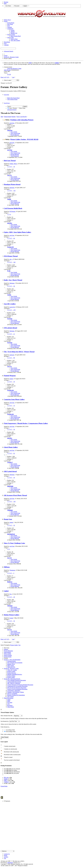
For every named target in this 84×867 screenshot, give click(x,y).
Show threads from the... (7, 715)
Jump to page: (7, 80)
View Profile (13, 132)
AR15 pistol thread (10, 471)
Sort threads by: (5, 721)
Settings (6, 649)
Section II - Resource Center (11, 57)
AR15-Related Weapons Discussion (16, 680)
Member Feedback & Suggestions (16, 695)
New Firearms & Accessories (14, 662)
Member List (13, 33)
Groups (12, 30)
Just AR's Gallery (10, 304)
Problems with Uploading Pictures (21, 120)
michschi (12, 355)
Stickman (12, 187)
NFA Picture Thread (11, 256)
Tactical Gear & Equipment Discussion (17, 689)
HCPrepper (12, 211)
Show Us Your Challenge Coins (14, 543)
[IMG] (5, 780)
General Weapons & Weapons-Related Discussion (20, 684)
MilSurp (7, 567)
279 (14, 310)
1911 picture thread (10, 328)
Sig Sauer (9, 702)
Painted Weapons (10, 375)
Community (10, 28)
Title (2, 116)
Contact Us (7, 854)
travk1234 (12, 307)
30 (14, 286)
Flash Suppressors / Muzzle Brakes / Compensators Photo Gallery (26, 423)
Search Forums (8, 655)
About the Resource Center (14, 68)
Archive (6, 857)
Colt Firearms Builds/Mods (13, 208)
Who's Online (7, 653)
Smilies (6, 779)
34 (14, 429)
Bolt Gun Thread (10, 160)
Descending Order (11, 731)
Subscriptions (7, 652)
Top (19, 645)
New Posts (10, 24)
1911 (8, 704)
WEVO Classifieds (12, 693)
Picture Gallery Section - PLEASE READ (24, 139)
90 (14, 357)
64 (14, 238)
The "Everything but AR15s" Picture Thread (19, 352)
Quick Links (10, 37)
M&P (8, 701)
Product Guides (11, 671)
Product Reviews (11, 673)
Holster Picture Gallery (11, 615)
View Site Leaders (15, 40)
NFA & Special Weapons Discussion (16, 687)
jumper (11, 378)
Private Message (14, 135)
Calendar (9, 27)
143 (14, 501)
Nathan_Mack (13, 163)
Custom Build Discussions (14, 681)
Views (18, 116)
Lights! (6, 591)
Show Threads (13, 108)
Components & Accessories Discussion (17, 686)
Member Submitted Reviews (14, 674)
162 (14, 262)
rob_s (11, 259)
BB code (6, 777)
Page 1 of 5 (4, 77)
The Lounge (10, 696)
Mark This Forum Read (13, 98)
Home (5, 855)
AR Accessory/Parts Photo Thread (15, 495)
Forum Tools (6, 94)
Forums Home (7, 656)
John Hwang (7, 70)
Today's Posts (14, 39)
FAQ (8, 25)
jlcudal (11, 618)
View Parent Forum (12, 99)
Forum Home (10, 22)
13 (14, 405)
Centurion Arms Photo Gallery (14, 399)
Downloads (7, 42)
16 (14, 166)
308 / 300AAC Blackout (13, 683)
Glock (8, 699)
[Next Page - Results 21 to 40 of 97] (11, 77)
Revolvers (9, 705)
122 (14, 190)
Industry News (11, 664)
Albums (12, 31)
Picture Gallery (11, 677)
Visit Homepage (14, 156)
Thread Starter (7, 116)
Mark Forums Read (15, 36)
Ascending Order (10, 730)
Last (13, 77)
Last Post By (23, 116)
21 (14, 334)
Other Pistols (10, 707)
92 (14, 453)
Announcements (11, 661)
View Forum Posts (15, 133)
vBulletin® (10, 862)
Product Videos (11, 676)
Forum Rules (4, 786)
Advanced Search (8, 51)
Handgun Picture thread (12, 184)
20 (14, 597)
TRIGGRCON (11, 667)
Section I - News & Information (12, 659)
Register (6, 2)
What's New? (7, 19)
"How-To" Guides (12, 670)
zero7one (12, 123)
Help (5, 3)
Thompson (12, 570)
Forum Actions (11, 34)
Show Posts (22, 108)
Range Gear (8, 519)
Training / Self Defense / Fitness (15, 692)
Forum (5, 21)
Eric (11, 594)
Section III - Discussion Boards (12, 679)
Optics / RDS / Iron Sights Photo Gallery (17, 232)
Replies (14, 116)
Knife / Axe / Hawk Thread (13, 280)
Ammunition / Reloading (13, 690)
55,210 (9, 74)
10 (14, 525)
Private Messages (8, 650)
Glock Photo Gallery (11, 447)
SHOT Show (10, 665)
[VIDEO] (6, 782)
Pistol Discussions (8, 698)
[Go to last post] (21, 136)
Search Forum (7, 103)
